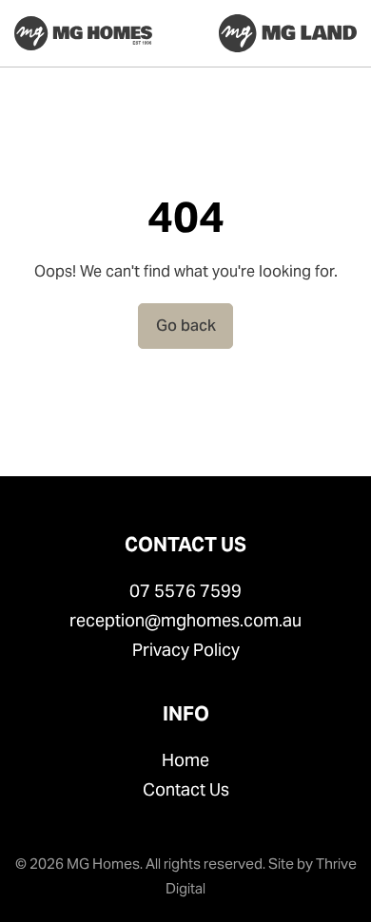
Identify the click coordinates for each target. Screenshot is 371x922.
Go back (186, 326)
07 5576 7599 (185, 591)
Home (185, 760)
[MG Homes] (83, 33)
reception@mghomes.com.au (185, 620)
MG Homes (103, 864)
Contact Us (186, 789)
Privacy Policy (186, 650)
